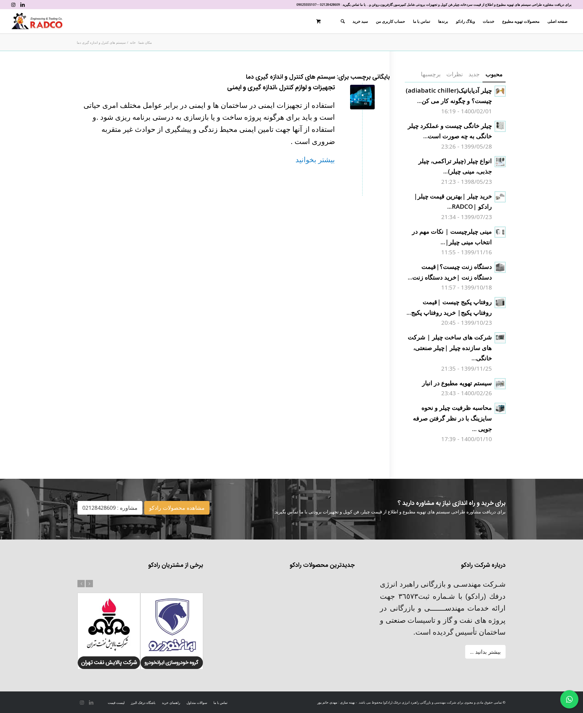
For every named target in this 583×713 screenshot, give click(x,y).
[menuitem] (557, 21)
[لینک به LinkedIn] (22, 4)
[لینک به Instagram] (13, 4)
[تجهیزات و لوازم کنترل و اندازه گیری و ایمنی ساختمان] (362, 97)
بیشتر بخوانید (315, 159)
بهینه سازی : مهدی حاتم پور (336, 702)
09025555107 (306, 4)
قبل (81, 583)
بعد (89, 583)
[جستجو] (343, 21)
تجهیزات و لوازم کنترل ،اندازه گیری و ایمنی (281, 87)
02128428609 (330, 4)
